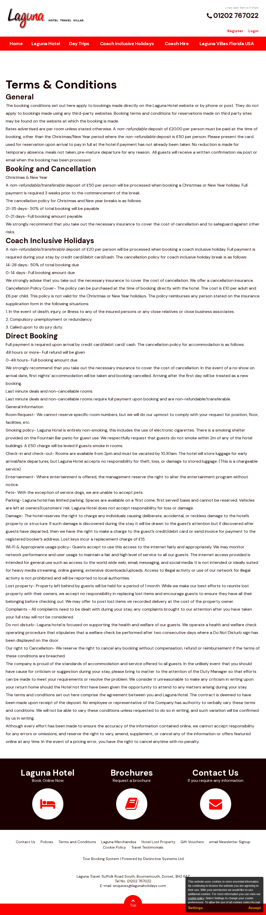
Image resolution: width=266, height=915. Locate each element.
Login (253, 31)
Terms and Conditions (77, 841)
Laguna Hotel (45, 43)
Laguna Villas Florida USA (227, 43)
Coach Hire (177, 43)
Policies (47, 841)
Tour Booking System (101, 858)
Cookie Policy (114, 847)
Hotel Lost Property (158, 841)
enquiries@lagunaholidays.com (139, 885)
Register (235, 31)
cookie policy (196, 898)
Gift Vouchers (192, 841)
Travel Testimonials (147, 847)
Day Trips (79, 43)
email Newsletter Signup (229, 841)
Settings (195, 908)
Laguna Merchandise (118, 841)
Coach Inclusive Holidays (127, 43)
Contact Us (25, 841)
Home (16, 43)
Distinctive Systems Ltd (163, 858)
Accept (254, 908)
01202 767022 (235, 15)
